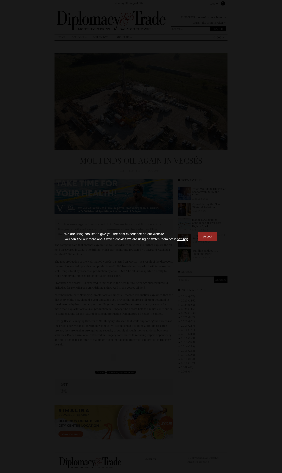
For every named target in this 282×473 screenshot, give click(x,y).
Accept (207, 236)
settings (182, 239)
